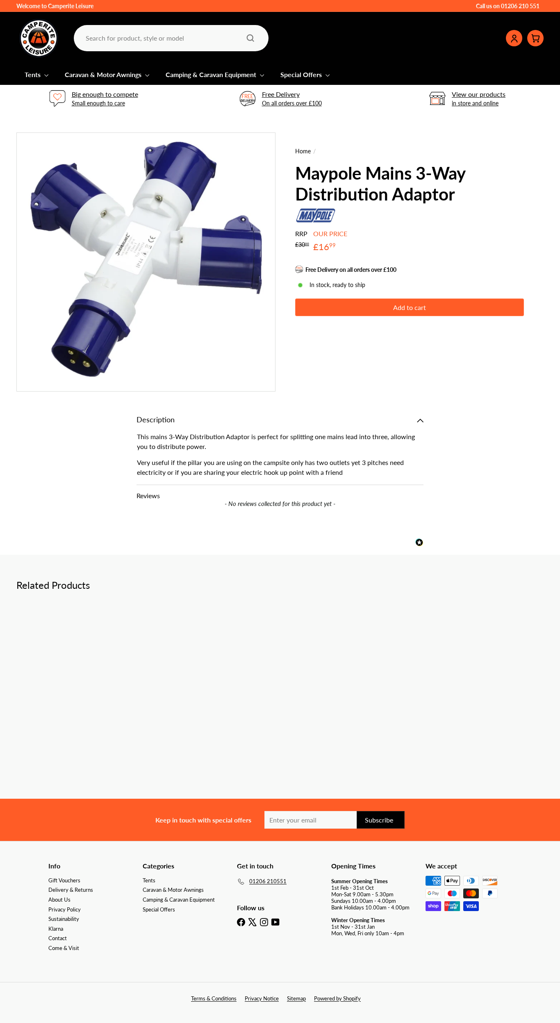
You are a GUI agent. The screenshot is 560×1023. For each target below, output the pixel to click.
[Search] (250, 38)
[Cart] (535, 38)
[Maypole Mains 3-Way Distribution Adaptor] (57, 669)
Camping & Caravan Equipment (212, 74)
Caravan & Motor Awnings (104, 74)
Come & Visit (63, 948)
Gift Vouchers (64, 880)
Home (303, 151)
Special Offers (301, 74)
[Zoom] (146, 262)
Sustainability (63, 919)
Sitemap (296, 998)
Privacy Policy (64, 909)
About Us (59, 899)
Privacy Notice (262, 998)
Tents (33, 74)
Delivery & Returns (70, 889)
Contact (57, 938)
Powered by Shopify (337, 998)
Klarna (55, 928)
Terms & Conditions (214, 998)
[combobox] (170, 38)
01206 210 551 (520, 5)
